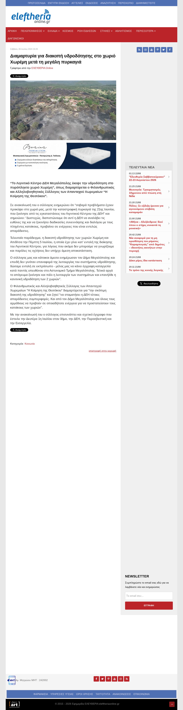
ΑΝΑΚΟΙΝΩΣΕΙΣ (122, 694)
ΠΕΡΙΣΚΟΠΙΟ (125, 3)
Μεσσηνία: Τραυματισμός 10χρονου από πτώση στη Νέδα (145, 192)
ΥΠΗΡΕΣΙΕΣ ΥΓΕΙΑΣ (62, 694)
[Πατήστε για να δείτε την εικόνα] (63, 110)
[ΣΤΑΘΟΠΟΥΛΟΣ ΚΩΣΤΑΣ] (14, 704)
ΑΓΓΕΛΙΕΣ (77, 3)
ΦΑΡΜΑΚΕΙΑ (40, 694)
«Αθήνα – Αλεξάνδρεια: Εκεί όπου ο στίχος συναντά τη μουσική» (146, 225)
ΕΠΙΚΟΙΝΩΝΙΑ (141, 694)
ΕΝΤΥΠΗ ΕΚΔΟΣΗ (58, 3)
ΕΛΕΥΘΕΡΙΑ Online (42, 68)
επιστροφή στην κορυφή (102, 350)
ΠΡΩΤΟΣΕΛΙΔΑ (36, 3)
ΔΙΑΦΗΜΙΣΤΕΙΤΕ (145, 3)
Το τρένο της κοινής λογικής (146, 270)
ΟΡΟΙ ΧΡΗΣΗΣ (84, 694)
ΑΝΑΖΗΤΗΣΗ (108, 3)
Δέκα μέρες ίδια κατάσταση (145, 260)
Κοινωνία (30, 343)
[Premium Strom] (63, 155)
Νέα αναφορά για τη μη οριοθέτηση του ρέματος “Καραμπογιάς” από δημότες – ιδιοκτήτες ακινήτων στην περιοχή (147, 244)
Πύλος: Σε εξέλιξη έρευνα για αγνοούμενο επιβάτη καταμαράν (146, 209)
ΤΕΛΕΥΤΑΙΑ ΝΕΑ (142, 167)
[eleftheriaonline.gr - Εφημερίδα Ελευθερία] (31, 17)
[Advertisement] (149, 371)
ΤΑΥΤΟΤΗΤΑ (103, 694)
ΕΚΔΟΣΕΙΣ (92, 3)
